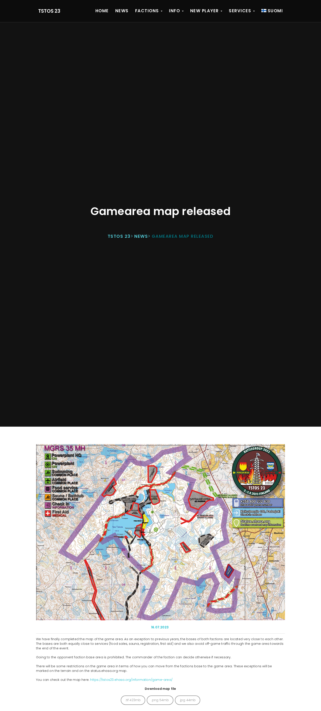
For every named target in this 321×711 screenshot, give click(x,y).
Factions (147, 11)
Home (102, 11)
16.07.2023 (160, 627)
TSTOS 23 (49, 11)
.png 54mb (160, 700)
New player (205, 11)
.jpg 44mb (187, 700)
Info (175, 11)
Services (241, 11)
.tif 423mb (133, 700)
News (122, 11)
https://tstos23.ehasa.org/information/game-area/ (131, 680)
